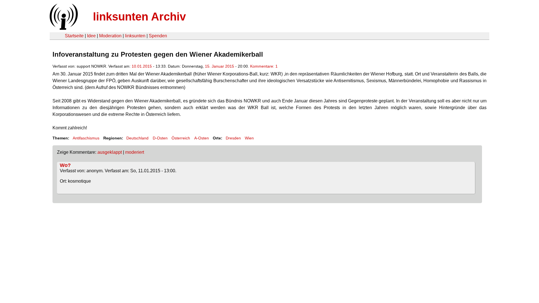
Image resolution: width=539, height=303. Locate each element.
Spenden (158, 35)
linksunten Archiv (139, 16)
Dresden (233, 138)
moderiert (134, 152)
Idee (91, 35)
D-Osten (160, 138)
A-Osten (201, 138)
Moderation (110, 35)
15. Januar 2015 (219, 66)
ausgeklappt (109, 152)
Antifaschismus (86, 138)
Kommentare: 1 (264, 66)
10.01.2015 (142, 66)
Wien (249, 138)
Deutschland (137, 138)
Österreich (181, 138)
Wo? (65, 165)
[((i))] (63, 28)
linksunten (135, 35)
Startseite (74, 35)
